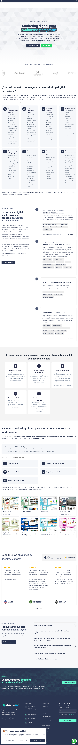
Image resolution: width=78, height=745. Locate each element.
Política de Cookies (18, 736)
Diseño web (45, 706)
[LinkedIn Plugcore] (13, 718)
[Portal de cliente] (76, 1)
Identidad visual (46, 710)
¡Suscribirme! (67, 720)
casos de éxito (38, 489)
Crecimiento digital (47, 716)
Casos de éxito (46, 725)
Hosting (44, 713)
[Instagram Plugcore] (9, 718)
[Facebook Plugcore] (6, 718)
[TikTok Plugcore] (3, 718)
